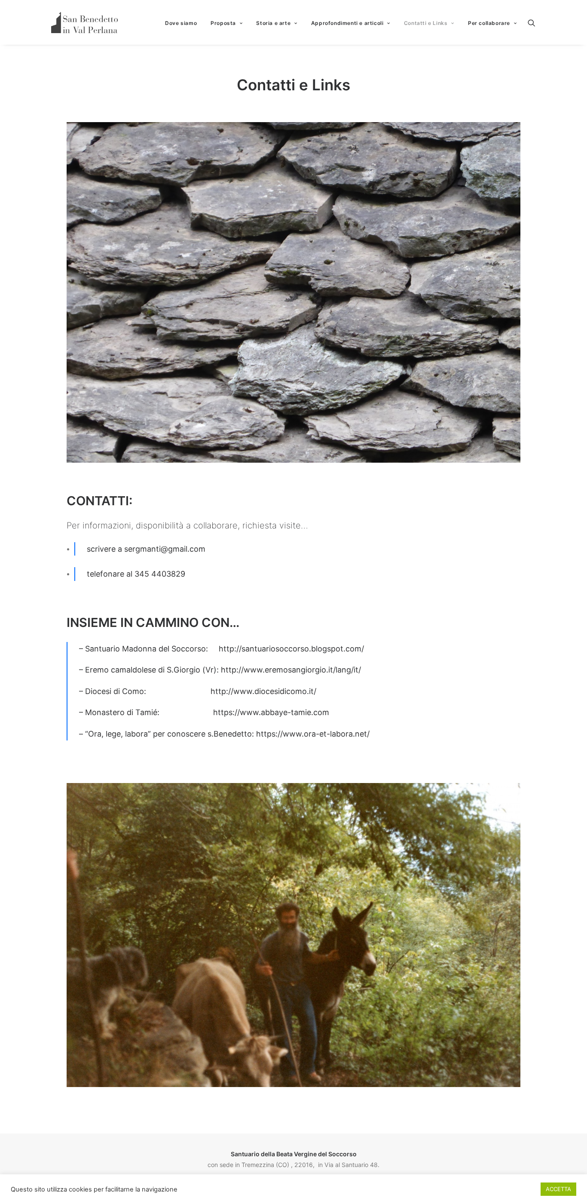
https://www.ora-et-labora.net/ (313, 733)
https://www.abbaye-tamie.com (271, 712)
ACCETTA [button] (558, 1189)
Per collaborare (489, 23)
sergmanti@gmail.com (164, 548)
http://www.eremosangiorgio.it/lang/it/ (291, 669)
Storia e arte (273, 23)
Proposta (223, 23)
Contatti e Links (426, 23)
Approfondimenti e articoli (347, 23)
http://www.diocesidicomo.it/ (263, 691)
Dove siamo (181, 23)
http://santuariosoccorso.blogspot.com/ (291, 648)
